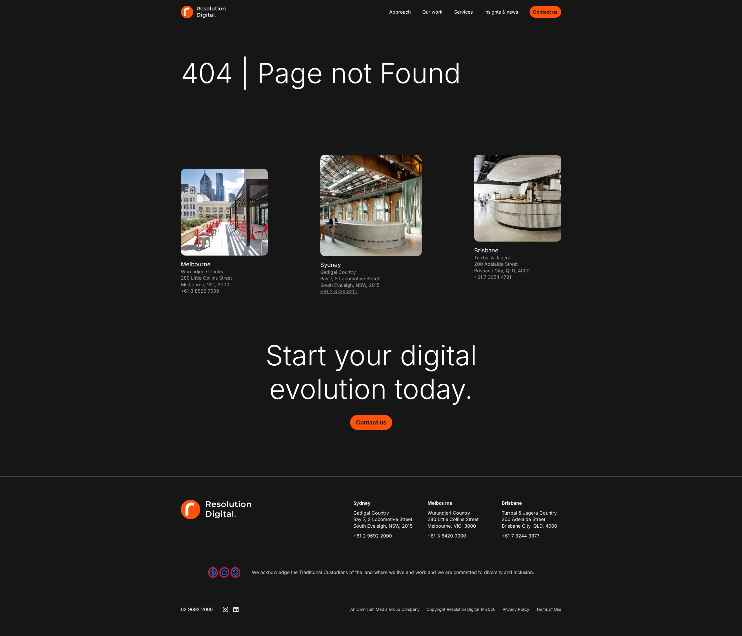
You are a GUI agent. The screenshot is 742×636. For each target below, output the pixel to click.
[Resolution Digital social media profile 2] (235, 609)
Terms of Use (548, 609)
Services (463, 12)
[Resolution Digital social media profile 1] (225, 609)
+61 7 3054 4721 (492, 277)
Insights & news (501, 12)
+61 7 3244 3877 (520, 536)
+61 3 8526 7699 (200, 291)
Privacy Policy (516, 609)
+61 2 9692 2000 (372, 536)
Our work (432, 12)
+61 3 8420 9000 (447, 536)
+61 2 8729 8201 (339, 291)
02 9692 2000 (197, 609)
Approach (400, 12)
